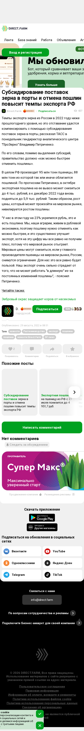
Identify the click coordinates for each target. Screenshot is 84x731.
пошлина (8, 337)
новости (15, 331)
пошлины (67, 331)
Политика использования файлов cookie (42, 699)
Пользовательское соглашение (42, 686)
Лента (8, 40)
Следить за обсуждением (29, 444)
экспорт (53, 331)
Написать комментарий (42, 427)
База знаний (27, 40)
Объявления (66, 40)
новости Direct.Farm (29, 337)
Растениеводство (34, 331)
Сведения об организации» (42, 707)
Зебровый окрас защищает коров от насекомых (39, 299)
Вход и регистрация (25, 52)
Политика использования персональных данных (42, 703)
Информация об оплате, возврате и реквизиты (42, 695)
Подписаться (46, 111)
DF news (50, 337)
